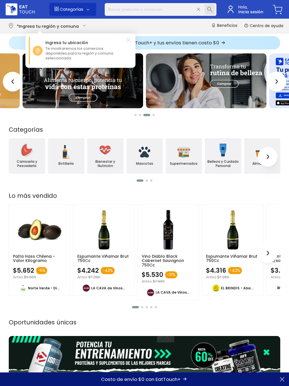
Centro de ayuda (266, 26)
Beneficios (226, 25)
